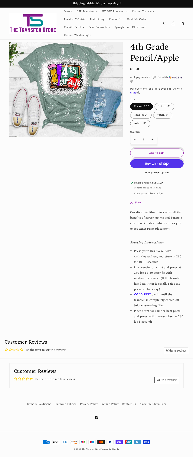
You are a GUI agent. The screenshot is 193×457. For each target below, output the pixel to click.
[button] (87, 11)
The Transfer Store (91, 449)
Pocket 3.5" (141, 106)
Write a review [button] (176, 350)
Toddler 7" (141, 115)
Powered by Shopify (109, 449)
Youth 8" (162, 115)
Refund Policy (110, 404)
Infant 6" (164, 106)
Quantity (135, 132)
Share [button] (138, 202)
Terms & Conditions (39, 404)
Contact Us (129, 404)
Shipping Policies (65, 404)
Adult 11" (140, 123)
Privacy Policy (89, 404)
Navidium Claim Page (153, 404)
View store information (148, 193)
